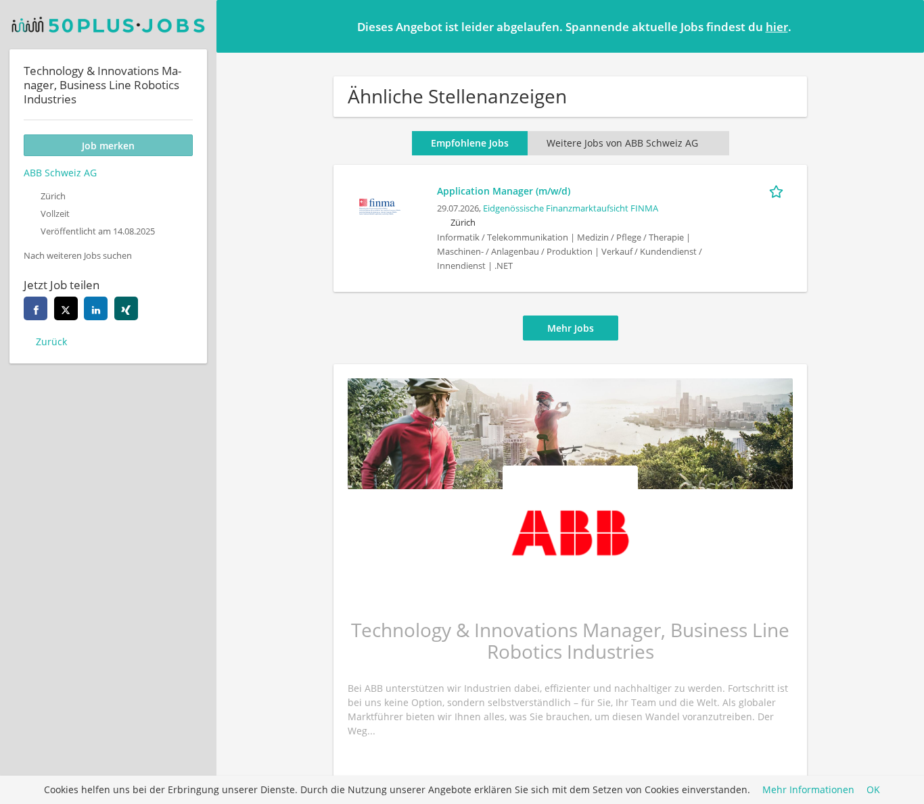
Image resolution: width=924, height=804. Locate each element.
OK (873, 790)
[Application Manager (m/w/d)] (379, 205)
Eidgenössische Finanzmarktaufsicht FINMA (570, 208)
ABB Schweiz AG (60, 172)
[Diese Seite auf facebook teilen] (35, 308)
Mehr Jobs (570, 328)
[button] (903, 26)
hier (777, 26)
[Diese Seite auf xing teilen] (126, 308)
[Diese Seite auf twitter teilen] (66, 308)
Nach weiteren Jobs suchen (78, 255)
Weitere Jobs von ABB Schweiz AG (622, 142)
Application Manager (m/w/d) (503, 190)
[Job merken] (778, 190)
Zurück (51, 341)
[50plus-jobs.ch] (108, 24)
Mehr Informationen (808, 790)
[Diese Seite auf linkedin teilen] (96, 308)
